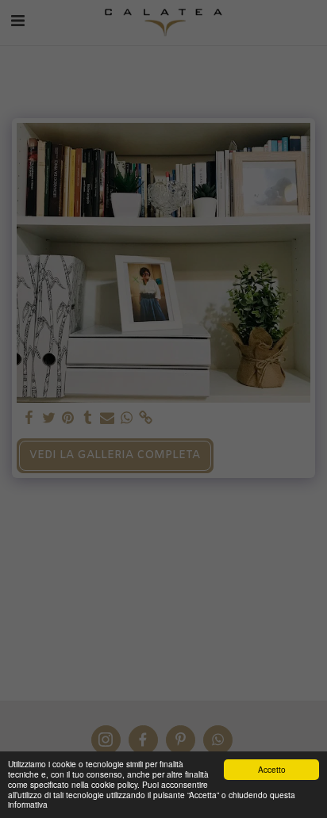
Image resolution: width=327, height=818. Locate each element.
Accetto (272, 769)
